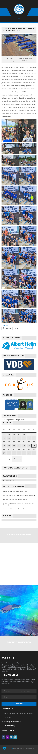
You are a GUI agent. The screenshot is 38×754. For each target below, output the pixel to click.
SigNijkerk (10, 748)
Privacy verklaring (9, 726)
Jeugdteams (14, 61)
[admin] (16, 2)
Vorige (8, 459)
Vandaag (17, 459)
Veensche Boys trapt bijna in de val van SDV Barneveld (19, 495)
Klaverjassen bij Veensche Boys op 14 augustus (16, 509)
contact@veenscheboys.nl (12, 721)
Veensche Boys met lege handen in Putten (15, 499)
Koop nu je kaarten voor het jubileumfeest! (15, 491)
